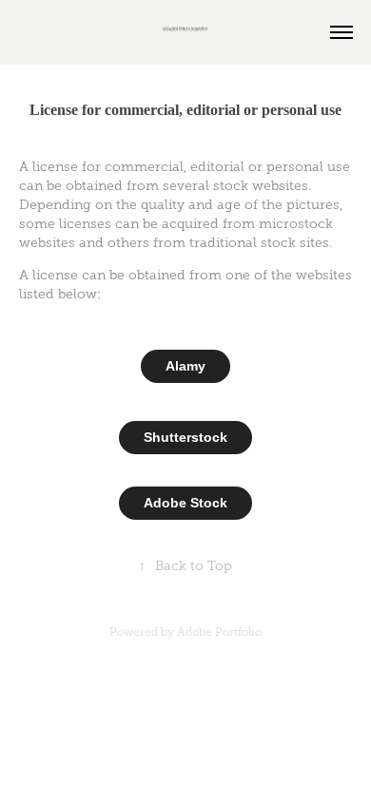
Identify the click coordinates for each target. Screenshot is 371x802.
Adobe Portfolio (219, 632)
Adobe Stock (185, 502)
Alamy (185, 365)
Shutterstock (185, 437)
